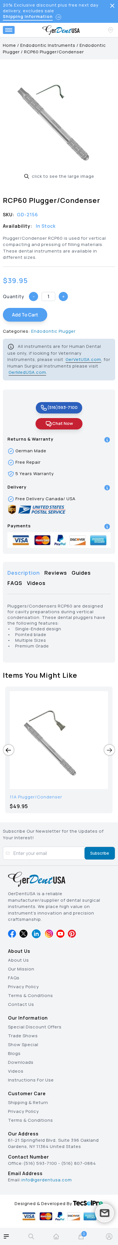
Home (9, 45)
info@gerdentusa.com (46, 1180)
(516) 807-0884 (78, 1163)
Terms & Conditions (30, 995)
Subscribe (99, 853)
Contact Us (21, 1004)
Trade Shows (23, 1036)
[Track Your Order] (111, 30)
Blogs (14, 1053)
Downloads (21, 1062)
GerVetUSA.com (83, 359)
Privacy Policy (23, 986)
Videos (15, 1071)
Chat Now (62, 423)
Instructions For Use (31, 1080)
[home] (56, 1236)
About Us (18, 960)
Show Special (23, 1044)
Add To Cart (25, 315)
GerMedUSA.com (27, 372)
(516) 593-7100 (40, 1163)
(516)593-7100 (62, 407)
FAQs (13, 978)
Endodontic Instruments (47, 45)
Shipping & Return (28, 1102)
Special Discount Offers (35, 1027)
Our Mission (21, 969)
